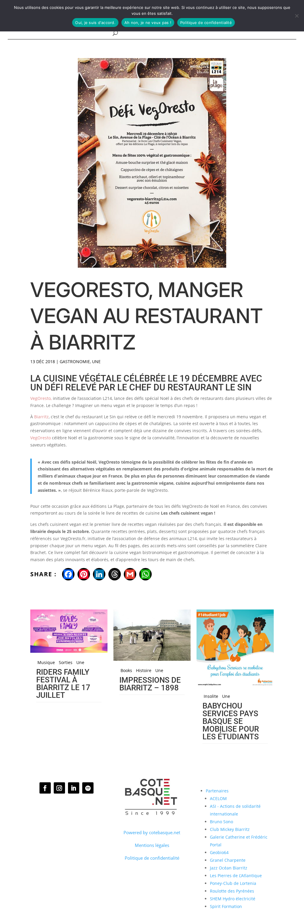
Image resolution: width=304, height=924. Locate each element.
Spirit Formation (226, 906)
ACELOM (218, 798)
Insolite (211, 696)
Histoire (143, 670)
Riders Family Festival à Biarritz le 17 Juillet (63, 684)
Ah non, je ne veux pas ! (147, 22)
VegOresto (40, 438)
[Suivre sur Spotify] (88, 788)
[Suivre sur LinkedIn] (73, 788)
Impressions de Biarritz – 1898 (150, 684)
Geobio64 (219, 852)
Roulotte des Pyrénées (232, 891)
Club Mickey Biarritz (230, 829)
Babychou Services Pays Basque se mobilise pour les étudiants (230, 721)
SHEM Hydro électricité (232, 898)
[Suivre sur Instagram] (59, 788)
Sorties (65, 662)
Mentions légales (152, 845)
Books (126, 670)
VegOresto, (41, 398)
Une (96, 361)
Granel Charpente (228, 860)
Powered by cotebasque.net (152, 832)
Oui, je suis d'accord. (95, 22)
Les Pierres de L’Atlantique (236, 875)
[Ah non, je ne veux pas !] (297, 16)
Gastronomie (75, 361)
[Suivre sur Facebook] (45, 788)
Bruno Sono (221, 821)
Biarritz (41, 416)
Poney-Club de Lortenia (233, 883)
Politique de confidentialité (152, 858)
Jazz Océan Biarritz (228, 868)
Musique (46, 662)
